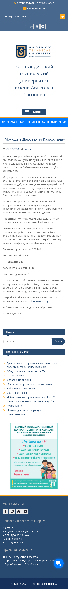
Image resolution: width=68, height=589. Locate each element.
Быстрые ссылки (15, 16)
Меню (38, 112)
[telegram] (43, 26)
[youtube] (37, 26)
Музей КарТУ (15, 405)
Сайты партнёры (17, 392)
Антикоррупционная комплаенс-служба (30, 401)
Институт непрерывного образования (29, 384)
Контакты (8, 527)
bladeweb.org (39, 301)
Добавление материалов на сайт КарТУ (31, 397)
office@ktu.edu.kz (36, 8)
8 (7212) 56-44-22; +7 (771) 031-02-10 (35, 3)
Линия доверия (16, 414)
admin (28, 149)
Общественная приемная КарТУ (26, 371)
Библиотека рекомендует (22, 388)
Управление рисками (19, 379)
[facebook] (25, 26)
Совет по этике (16, 375)
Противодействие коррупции (24, 410)
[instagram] (31, 26)
